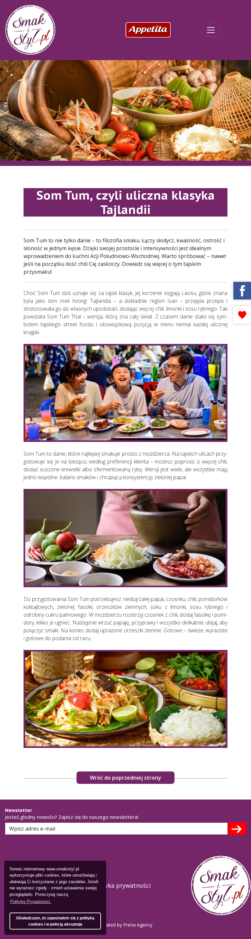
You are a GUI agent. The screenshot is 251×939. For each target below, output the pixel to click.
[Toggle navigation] (211, 30)
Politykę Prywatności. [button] (30, 901)
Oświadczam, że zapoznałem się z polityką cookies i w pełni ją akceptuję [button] (55, 921)
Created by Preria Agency (125, 925)
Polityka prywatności (121, 885)
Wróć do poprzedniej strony (125, 777)
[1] (236, 828)
